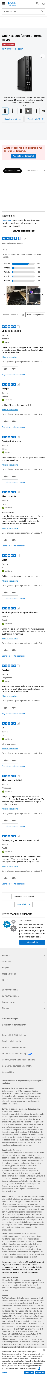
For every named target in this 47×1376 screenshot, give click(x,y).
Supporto (6, 961)
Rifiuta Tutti (29, 1373)
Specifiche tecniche (12, 171)
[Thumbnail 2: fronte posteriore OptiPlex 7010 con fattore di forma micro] (13, 111)
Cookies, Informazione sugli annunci (19, 1060)
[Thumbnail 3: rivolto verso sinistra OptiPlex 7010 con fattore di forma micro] (20, 111)
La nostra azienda (10, 996)
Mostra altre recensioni (24, 896)
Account (6, 955)
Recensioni (7, 220)
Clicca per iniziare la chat (27, 1257)
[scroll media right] (42, 295)
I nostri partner (8, 1002)
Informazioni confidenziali (14, 1047)
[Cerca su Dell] (42, 12)
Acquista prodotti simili (23, 156)
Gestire (4, 1373)
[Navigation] (4, 3)
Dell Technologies (10, 1018)
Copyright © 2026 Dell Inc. (14, 1035)
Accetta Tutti (40, 1373)
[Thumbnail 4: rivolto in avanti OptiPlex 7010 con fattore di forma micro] (36, 111)
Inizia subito (32, 942)
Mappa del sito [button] (9, 974)
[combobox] (23, 11)
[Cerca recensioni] (23, 315)
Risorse (5, 1008)
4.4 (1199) (19, 49)
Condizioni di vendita (11, 1041)
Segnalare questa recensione (13, 375)
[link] (35, 119)
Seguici (5, 967)
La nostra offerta (10, 990)
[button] (37, 3)
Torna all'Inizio (22, 904)
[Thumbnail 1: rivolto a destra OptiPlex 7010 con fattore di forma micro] (5, 111)
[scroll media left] (4, 295)
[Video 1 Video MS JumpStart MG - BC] (28, 111)
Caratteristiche (32, 171)
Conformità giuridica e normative (17, 1066)
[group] (23, 74)
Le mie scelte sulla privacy (14, 1053)
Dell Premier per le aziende (14, 1025)
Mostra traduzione (10, 357)
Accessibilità (8, 1072)
